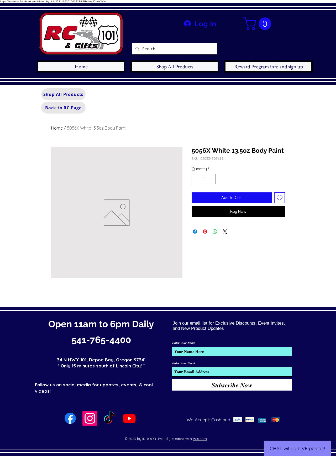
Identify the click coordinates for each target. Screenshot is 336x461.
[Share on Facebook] (195, 231)
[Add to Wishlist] (279, 197)
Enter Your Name (183, 343)
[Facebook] (70, 418)
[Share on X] (225, 231)
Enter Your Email (183, 363)
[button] (258, 23)
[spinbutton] (204, 179)
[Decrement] (196, 179)
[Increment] (211, 179)
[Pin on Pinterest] (205, 231)
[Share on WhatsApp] (215, 231)
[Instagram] (89, 418)
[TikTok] (109, 418)
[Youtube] (129, 418)
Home (57, 128)
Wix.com (200, 439)
